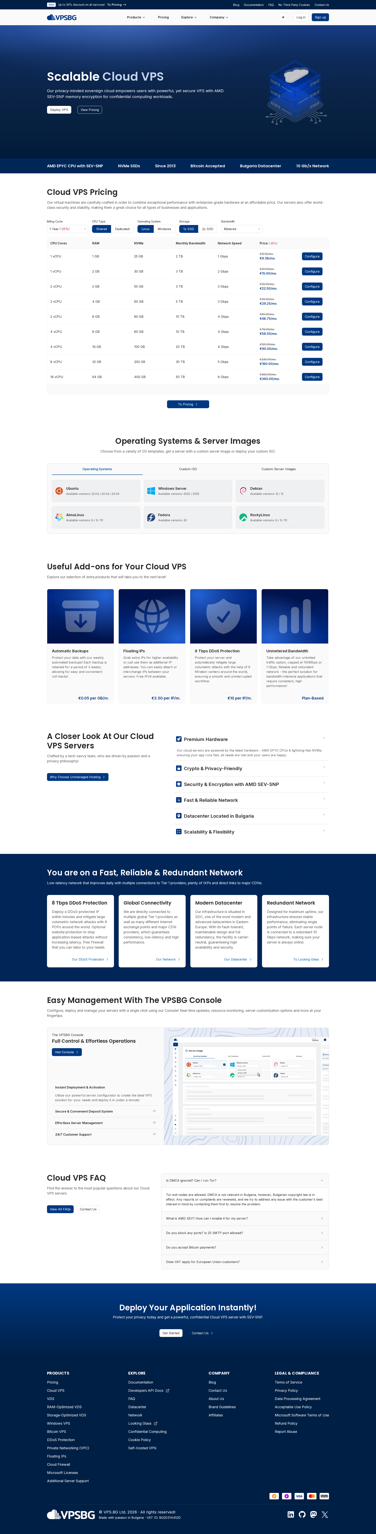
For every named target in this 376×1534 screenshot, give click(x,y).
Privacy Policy (286, 1390)
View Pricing (90, 110)
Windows (164, 229)
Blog (212, 1382)
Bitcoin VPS (56, 1432)
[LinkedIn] (291, 1514)
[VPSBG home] (61, 17)
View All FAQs (60, 1209)
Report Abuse (286, 1432)
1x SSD (188, 229)
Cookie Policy (139, 1440)
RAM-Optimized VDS (64, 1407)
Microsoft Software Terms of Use (302, 1415)
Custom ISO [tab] (188, 469)
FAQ (131, 1399)
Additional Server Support (68, 1481)
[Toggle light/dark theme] (283, 17)
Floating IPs (56, 1456)
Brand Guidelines (222, 1407)
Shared (101, 229)
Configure (312, 256)
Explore (187, 17)
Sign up (320, 17)
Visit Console (64, 1052)
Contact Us (88, 1209)
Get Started (171, 1333)
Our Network (166, 959)
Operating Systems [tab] (97, 469)
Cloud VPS (55, 1390)
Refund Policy (286, 1423)
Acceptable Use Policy (293, 1407)
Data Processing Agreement (297, 1399)
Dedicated (122, 229)
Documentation (140, 1382)
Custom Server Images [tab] (279, 469)
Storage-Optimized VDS (66, 1415)
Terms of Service (288, 1382)
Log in (301, 17)
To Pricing (185, 404)
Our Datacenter (235, 959)
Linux (146, 229)
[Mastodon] (313, 1514)
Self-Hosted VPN (142, 1448)
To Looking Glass (306, 959)
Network (135, 1415)
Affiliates (216, 1415)
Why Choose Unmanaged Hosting (75, 777)
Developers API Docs (145, 1390)
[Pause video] (261, 1086)
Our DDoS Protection (88, 959)
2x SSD (207, 229)
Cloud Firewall (58, 1464)
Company (217, 17)
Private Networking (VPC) (68, 1448)
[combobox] (67, 229)
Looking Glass (139, 1423)
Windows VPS (58, 1423)
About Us (216, 1399)
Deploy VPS (59, 110)
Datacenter (137, 1407)
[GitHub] (302, 1514)
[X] (325, 1514)
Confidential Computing (147, 1432)
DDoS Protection (61, 1440)
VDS (50, 1399)
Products (134, 17)
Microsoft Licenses (62, 1473)
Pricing (163, 17)
